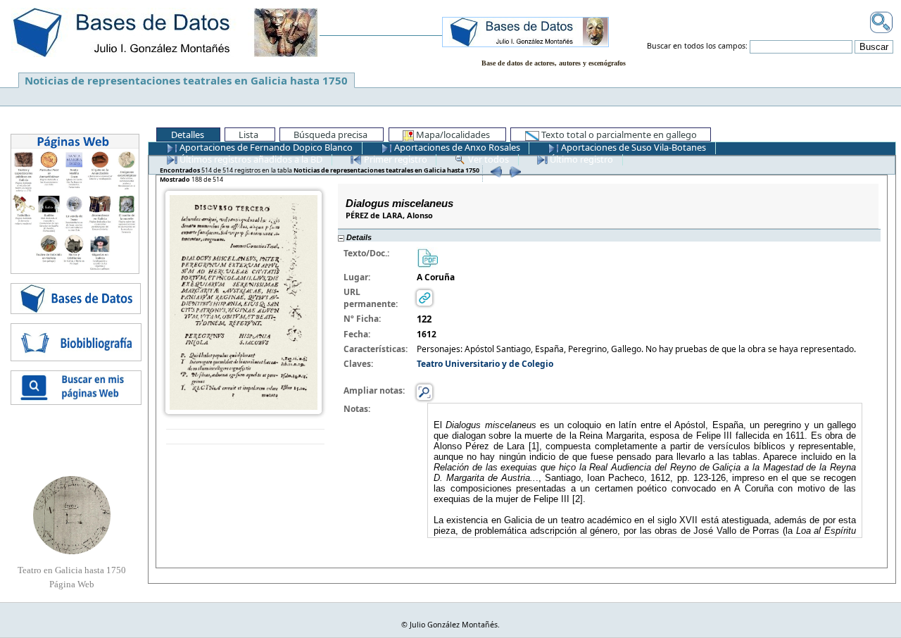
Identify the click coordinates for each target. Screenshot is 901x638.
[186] (494, 171)
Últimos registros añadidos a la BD (249, 159)
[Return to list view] (245, 437)
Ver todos (487, 159)
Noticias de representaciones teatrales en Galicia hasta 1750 (186, 80)
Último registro (580, 159)
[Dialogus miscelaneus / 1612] (243, 301)
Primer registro (394, 159)
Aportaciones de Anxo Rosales (456, 147)
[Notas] (424, 391)
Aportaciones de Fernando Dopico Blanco (265, 147)
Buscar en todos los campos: (697, 46)
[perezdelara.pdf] (427, 257)
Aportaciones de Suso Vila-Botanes (632, 147)
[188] (513, 171)
